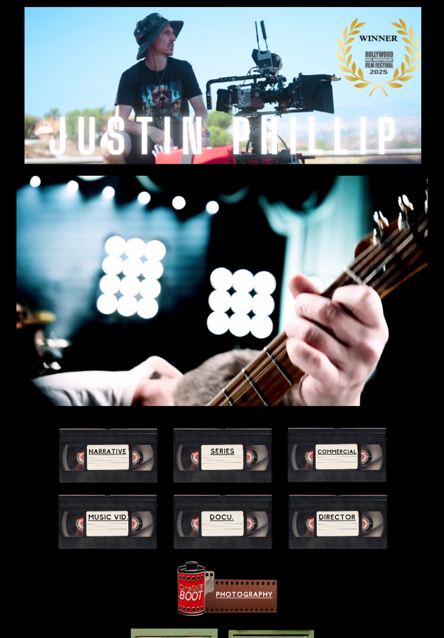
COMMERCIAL (336, 452)
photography (244, 595)
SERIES (222, 451)
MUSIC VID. (108, 517)
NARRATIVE (108, 451)
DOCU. (222, 517)
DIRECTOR (336, 517)
